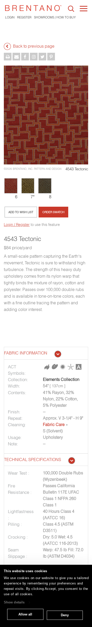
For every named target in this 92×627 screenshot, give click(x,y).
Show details (14, 602)
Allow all (25, 614)
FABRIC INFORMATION (25, 353)
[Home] (33, 8)
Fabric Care (54, 424)
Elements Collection (61, 379)
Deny (65, 615)
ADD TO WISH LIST (20, 212)
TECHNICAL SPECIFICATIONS (32, 459)
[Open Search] (71, 9)
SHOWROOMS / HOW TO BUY (55, 17)
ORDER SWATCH (53, 212)
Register (24, 17)
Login (10, 17)
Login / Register (17, 224)
